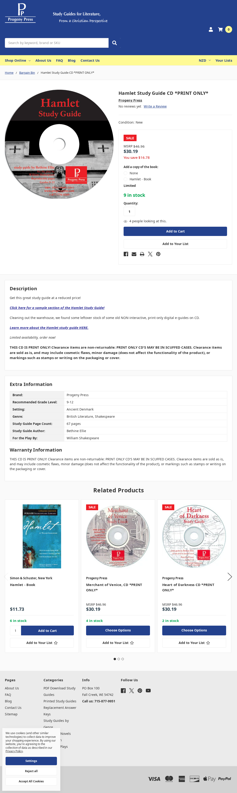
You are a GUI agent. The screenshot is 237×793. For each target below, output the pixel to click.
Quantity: (131, 203)
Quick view (42, 536)
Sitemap (11, 714)
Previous (6, 577)
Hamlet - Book (140, 179)
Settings (31, 761)
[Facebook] (126, 254)
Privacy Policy (14, 751)
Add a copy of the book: (141, 167)
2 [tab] (119, 659)
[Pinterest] (158, 254)
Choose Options (118, 630)
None (134, 173)
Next (229, 577)
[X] (150, 254)
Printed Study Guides (60, 701)
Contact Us (90, 60)
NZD (202, 60)
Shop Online (15, 60)
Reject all (31, 771)
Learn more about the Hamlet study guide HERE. (49, 327)
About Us (43, 60)
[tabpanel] (42, 576)
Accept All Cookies (31, 781)
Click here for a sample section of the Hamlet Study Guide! (57, 307)
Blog (72, 60)
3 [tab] (123, 659)
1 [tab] (115, 659)
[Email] (134, 254)
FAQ (59, 60)
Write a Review (155, 106)
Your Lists (223, 60)
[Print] (142, 254)
